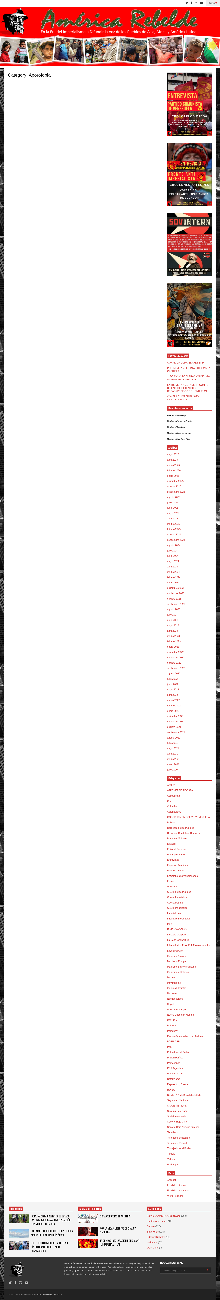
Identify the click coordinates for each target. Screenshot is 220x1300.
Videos (171, 1159)
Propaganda (173, 1063)
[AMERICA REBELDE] (110, 37)
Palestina (172, 1025)
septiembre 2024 (176, 540)
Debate (171, 822)
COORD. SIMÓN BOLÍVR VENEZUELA (188, 817)
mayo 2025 (173, 513)
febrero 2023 (174, 641)
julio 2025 (172, 502)
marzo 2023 (173, 636)
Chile (170, 801)
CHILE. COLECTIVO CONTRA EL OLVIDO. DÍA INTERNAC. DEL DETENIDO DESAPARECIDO (50, 1247)
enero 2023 (173, 647)
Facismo (171, 881)
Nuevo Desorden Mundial (180, 1015)
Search (212, 3)
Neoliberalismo (175, 999)
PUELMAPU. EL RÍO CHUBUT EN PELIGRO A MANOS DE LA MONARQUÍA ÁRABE (52, 1233)
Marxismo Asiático (176, 956)
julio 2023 (172, 614)
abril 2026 (172, 459)
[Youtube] (201, 3)
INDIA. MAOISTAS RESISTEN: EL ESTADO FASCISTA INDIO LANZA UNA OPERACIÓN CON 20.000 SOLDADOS (50, 1220)
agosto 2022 (173, 673)
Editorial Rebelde (176, 849)
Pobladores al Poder (178, 1052)
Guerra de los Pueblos (179, 892)
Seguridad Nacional (177, 1100)
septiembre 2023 (176, 604)
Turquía (171, 1154)
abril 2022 (172, 695)
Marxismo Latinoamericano (181, 966)
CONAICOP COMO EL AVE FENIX (185, 362)
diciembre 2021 (175, 716)
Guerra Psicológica (177, 908)
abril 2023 (172, 631)
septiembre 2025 (176, 492)
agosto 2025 (173, 497)
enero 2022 (173, 711)
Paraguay (172, 1031)
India (169, 924)
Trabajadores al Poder (179, 1148)
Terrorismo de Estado (178, 1138)
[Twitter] (186, 3)
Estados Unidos (175, 870)
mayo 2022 (173, 689)
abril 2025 (172, 518)
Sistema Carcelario (177, 1111)
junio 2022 (172, 684)
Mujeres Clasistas (176, 988)
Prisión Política (175, 1057)
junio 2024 (172, 556)
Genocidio (172, 886)
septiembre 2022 (176, 668)
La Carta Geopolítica (178, 934)
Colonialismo (174, 811)
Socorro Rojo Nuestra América (183, 1127)
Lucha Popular (175, 950)
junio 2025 (172, 508)
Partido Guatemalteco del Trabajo (185, 1036)
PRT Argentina (175, 1068)
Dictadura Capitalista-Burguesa (184, 833)
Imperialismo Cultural (178, 918)
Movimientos (174, 983)
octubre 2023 (174, 598)
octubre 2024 (174, 534)
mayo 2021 (173, 748)
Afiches (171, 785)
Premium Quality (184, 421)
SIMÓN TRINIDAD (177, 1105)
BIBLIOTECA (16, 1209)
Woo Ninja (181, 415)
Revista (171, 1089)
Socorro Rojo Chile (177, 1121)
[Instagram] (196, 3)
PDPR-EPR (173, 1041)
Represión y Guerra (177, 1084)
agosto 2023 (173, 609)
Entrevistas (173, 860)
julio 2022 (172, 679)
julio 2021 (172, 743)
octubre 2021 (174, 727)
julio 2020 (172, 769)
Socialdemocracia (176, 1116)
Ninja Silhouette (183, 433)
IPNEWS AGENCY (177, 929)
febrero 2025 (174, 529)
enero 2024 (173, 582)
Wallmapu (172, 1164)
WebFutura (57, 1294)
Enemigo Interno (176, 854)
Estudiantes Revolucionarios (182, 876)
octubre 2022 (174, 662)
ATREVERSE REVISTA (180, 790)
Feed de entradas (176, 1185)
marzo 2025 (173, 524)
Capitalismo (173, 796)
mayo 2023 (173, 625)
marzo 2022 (173, 700)
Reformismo (173, 1079)
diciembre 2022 (175, 652)
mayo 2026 (173, 454)
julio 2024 (172, 550)
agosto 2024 (173, 545)
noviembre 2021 (175, 721)
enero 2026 (173, 476)
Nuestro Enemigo (176, 1009)
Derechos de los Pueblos (180, 828)
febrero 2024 (174, 577)
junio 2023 (172, 620)
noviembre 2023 (175, 593)
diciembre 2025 (175, 481)
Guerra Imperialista (177, 897)
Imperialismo (174, 913)
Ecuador (171, 844)
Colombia (172, 806)
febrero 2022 (174, 705)
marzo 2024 (173, 572)
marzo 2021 (173, 759)
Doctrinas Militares (177, 838)
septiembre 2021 (176, 732)
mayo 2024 (173, 561)
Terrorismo (172, 1132)
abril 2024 (172, 566)
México (171, 977)
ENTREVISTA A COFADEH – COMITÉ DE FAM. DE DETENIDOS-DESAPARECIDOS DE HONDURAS (187, 388)
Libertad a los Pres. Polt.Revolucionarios (188, 945)
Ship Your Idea (183, 439)
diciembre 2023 (175, 588)
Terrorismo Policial (177, 1143)
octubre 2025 (174, 486)
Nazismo (172, 993)
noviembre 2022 (175, 657)
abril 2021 (172, 753)
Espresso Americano (178, 865)
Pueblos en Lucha (176, 1073)
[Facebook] (191, 3)
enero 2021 (173, 764)
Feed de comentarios (178, 1190)
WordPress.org (175, 1196)
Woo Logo (181, 427)
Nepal (170, 1004)
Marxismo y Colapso (178, 972)
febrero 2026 (174, 470)
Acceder (171, 1180)
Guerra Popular (175, 902)
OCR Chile (173, 1020)
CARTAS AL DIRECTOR (90, 1209)
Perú (169, 1047)
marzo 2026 (173, 465)
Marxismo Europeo (177, 961)
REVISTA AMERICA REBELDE (184, 1095)
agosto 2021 (173, 737)
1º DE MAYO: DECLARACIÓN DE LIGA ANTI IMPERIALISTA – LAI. (120, 1242)
